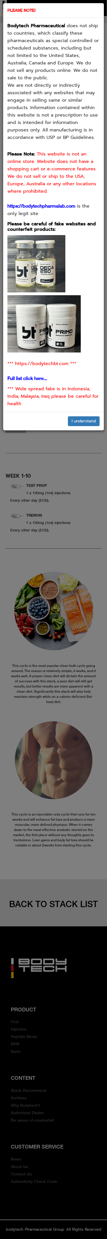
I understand (84, 421)
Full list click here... (27, 378)
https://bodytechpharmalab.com (41, 206)
